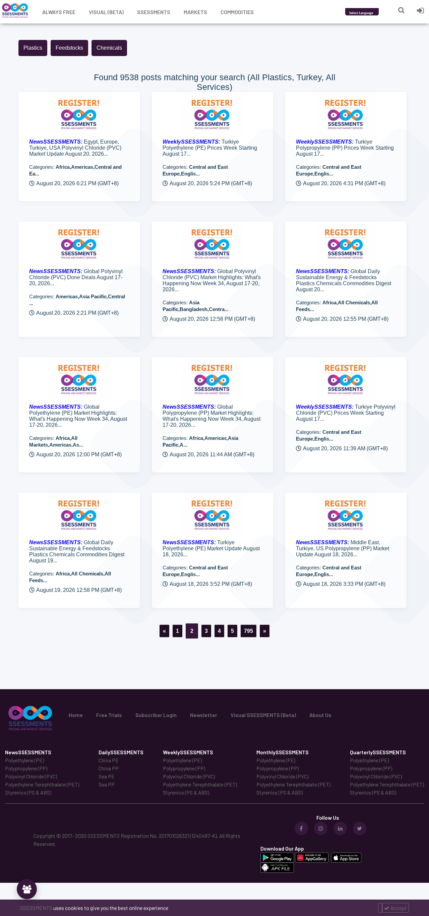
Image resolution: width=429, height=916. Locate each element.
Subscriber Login (156, 715)
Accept (398, 908)
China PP (109, 768)
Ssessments (153, 12)
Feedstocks (69, 48)
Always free (58, 12)
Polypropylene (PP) (26, 768)
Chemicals (109, 48)
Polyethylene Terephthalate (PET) (42, 784)
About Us (320, 715)
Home (76, 715)
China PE (109, 760)
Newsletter (203, 715)
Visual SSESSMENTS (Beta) (263, 715)
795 (248, 631)
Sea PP (107, 784)
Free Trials (109, 715)
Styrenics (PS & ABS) (28, 792)
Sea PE (107, 776)
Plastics (32, 48)
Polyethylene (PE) (24, 760)
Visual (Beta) (106, 12)
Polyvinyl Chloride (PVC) (31, 776)
